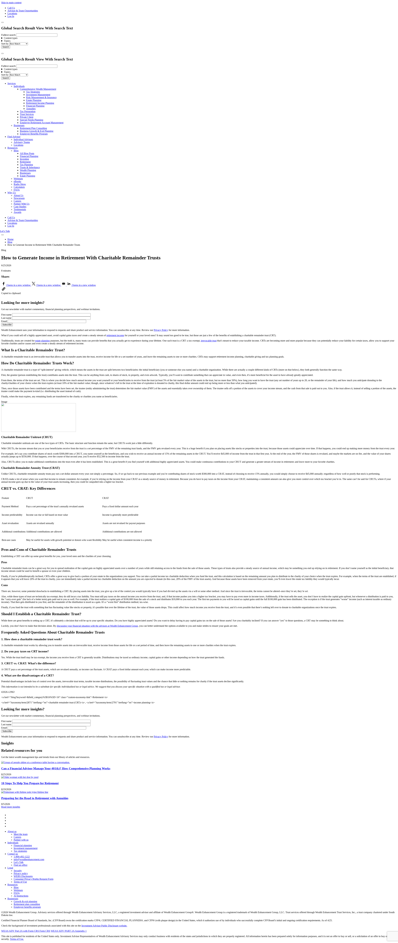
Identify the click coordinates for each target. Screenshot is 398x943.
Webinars (18, 178)
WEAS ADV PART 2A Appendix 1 (69, 931)
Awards (17, 212)
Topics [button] (7, 40)
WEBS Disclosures (23, 876)
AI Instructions (21, 895)
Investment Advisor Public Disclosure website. (104, 925)
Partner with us (21, 839)
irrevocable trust (209, 340)
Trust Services (27, 114)
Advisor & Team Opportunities (22, 10)
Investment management (25, 848)
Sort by (4, 43)
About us (11, 831)
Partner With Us (21, 203)
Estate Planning (33, 100)
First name (6, 314)
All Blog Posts (27, 153)
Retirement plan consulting (27, 904)
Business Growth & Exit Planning (36, 131)
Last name (6, 318)
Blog (16, 150)
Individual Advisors (23, 139)
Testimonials (20, 209)
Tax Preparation (27, 111)
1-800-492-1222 (22, 856)
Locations (12, 13)
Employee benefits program (27, 907)
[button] (3, 290)
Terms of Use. (17, 939)
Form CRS (44, 931)
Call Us (11, 8)
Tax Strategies (33, 92)
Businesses (19, 125)
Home (10, 239)
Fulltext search (8, 35)
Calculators (19, 187)
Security (18, 870)
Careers (17, 201)
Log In (10, 16)
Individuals (19, 86)
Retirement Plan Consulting (33, 128)
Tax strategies (20, 851)
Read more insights (10, 807)
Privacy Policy (161, 330)
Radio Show (20, 184)
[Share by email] (64, 285)
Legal (10, 867)
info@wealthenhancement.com (29, 859)
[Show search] (2, 22)
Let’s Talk (5, 231)
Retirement (25, 161)
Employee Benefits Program (34, 133)
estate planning (42, 340)
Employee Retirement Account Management (41, 122)
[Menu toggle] (2, 53)
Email (4, 321)
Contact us (12, 853)
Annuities (31, 108)
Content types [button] (10, 38)
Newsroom (19, 198)
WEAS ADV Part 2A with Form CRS (20, 931)
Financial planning (23, 845)
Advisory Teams (22, 142)
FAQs (17, 189)
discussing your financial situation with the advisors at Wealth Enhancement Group (97, 626)
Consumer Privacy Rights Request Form (33, 879)
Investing (24, 159)
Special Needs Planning (31, 119)
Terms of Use (20, 881)
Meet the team (21, 834)
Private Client (26, 117)
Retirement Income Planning (40, 103)
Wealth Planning (28, 170)
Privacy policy (21, 873)
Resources (12, 147)
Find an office (20, 865)
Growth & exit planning (25, 901)
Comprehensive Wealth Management (38, 89)
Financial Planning (35, 106)
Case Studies (20, 206)
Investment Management (38, 94)
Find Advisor (13, 136)
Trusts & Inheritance (30, 167)
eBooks (17, 181)
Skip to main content (11, 2)
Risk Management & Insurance (41, 97)
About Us (18, 195)
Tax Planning (26, 164)
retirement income (115, 335)
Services (11, 83)
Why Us (11, 192)
